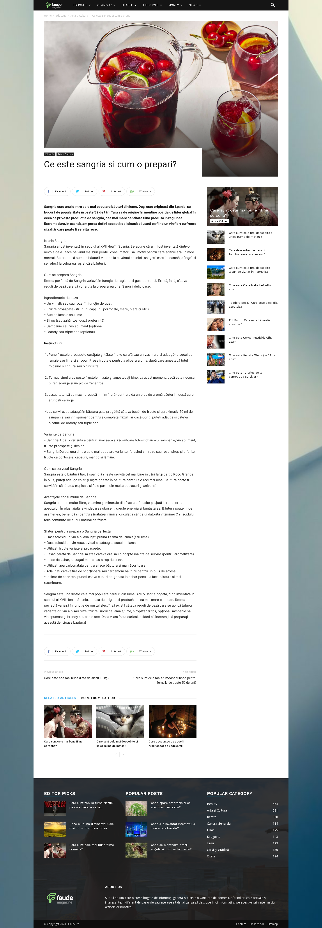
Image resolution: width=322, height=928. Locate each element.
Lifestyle (151, 5)
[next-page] (123, 754)
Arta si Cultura (79, 15)
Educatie (80, 5)
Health (127, 5)
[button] (272, 5)
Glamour (104, 5)
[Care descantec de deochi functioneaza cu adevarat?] (172, 721)
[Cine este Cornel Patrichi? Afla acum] (216, 342)
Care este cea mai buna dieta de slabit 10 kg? (76, 678)
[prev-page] (116, 754)
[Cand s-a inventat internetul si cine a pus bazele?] (136, 829)
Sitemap (273, 924)
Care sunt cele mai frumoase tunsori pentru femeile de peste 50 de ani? (164, 680)
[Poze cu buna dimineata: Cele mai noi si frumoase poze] (55, 829)
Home (48, 15)
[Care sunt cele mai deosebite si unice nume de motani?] (120, 721)
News (193, 5)
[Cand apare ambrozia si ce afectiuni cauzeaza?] (136, 808)
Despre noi (257, 924)
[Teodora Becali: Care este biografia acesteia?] (216, 307)
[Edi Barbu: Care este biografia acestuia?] (216, 324)
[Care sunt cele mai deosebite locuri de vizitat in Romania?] (216, 272)
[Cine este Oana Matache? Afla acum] (216, 289)
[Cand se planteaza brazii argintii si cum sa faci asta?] (136, 850)
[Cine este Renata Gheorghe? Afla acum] (216, 359)
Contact (241, 924)
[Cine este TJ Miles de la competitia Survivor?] (216, 376)
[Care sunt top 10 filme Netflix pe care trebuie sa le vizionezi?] (55, 808)
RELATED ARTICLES (60, 698)
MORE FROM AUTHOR (97, 698)
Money (173, 5)
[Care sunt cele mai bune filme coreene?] (68, 721)
